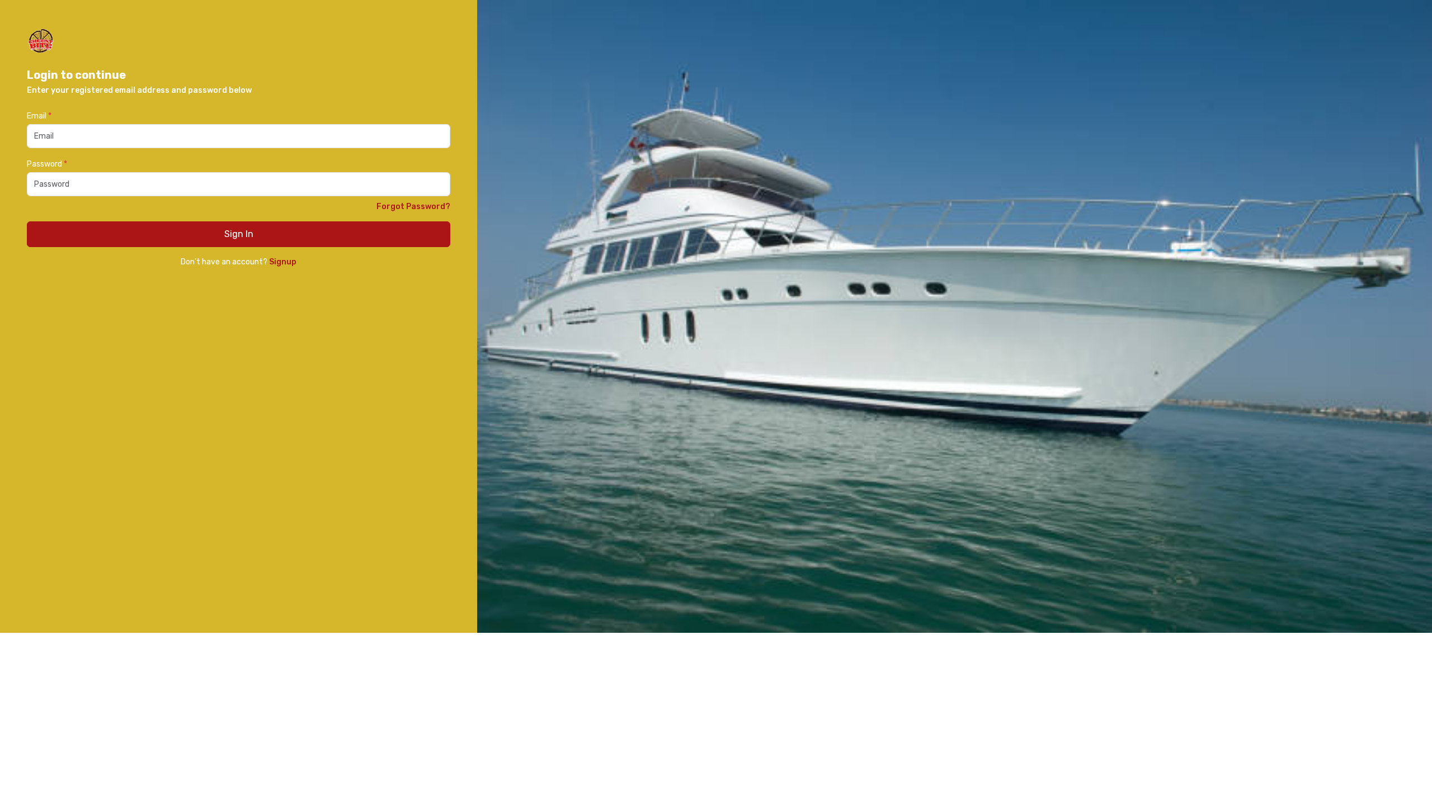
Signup (282, 262)
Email (39, 116)
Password (47, 164)
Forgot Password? (413, 206)
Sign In (238, 234)
